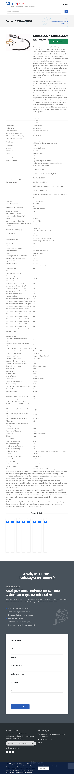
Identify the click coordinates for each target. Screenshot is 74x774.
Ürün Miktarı (14, 682)
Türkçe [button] (65, 4)
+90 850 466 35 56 (46, 740)
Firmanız (13, 657)
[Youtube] (13, 752)
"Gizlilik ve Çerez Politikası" (16, 772)
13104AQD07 (64, 23)
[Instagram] (10, 752)
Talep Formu (57, 42)
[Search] (60, 12)
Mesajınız (13, 691)
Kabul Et (43, 768)
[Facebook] (7, 752)
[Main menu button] (66, 11)
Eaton (67, 19)
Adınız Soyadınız (16, 640)
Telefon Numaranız (16, 666)
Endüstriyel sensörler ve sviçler (60, 21)
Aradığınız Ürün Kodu (17, 674)
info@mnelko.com (45, 743)
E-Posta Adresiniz (16, 649)
